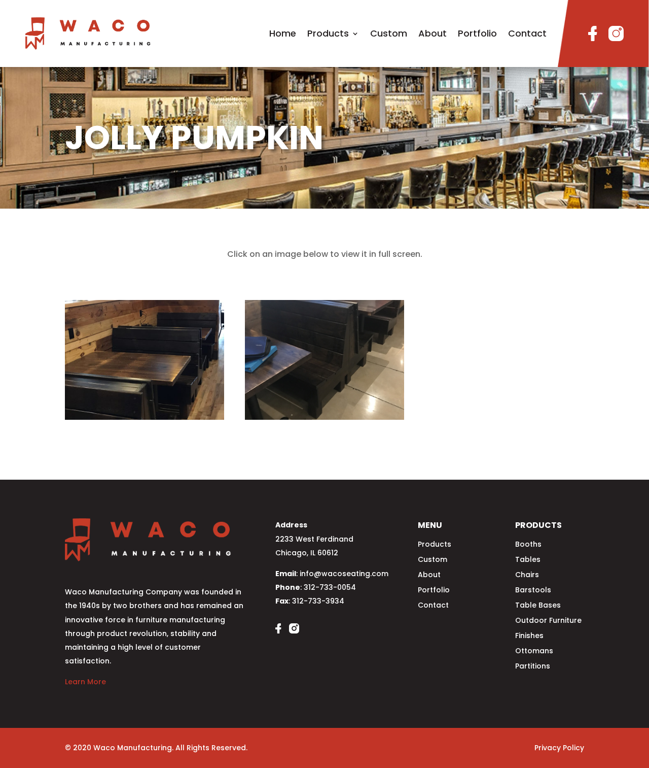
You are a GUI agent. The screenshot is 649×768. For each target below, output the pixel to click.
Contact (527, 33)
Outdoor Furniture (548, 621)
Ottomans (534, 651)
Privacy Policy (559, 748)
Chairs (527, 575)
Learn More (85, 682)
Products (328, 33)
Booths (528, 545)
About (432, 33)
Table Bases (538, 606)
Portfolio (477, 33)
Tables (527, 560)
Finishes (529, 636)
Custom (388, 33)
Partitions (532, 666)
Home (282, 33)
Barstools (533, 590)
